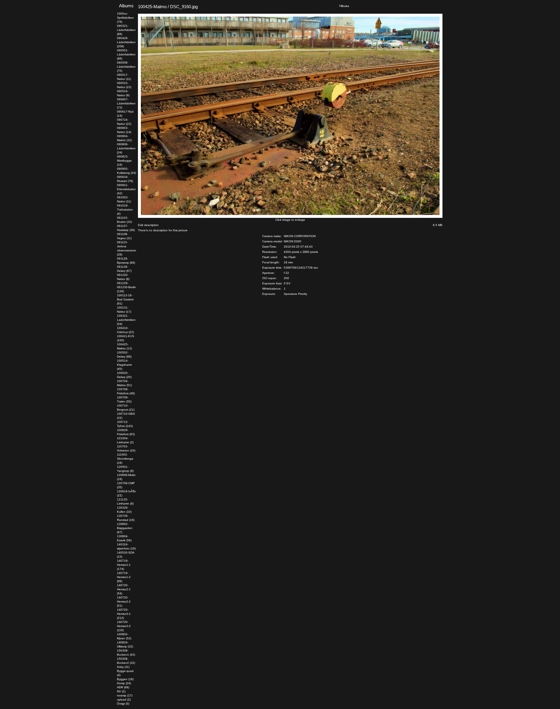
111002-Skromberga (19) (125, 458)
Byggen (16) (125, 679)
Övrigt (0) (123, 703)
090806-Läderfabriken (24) (126, 148)
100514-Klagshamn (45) (124, 364)
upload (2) (124, 699)
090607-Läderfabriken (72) (126, 103)
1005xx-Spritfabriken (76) (125, 17)
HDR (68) (123, 687)
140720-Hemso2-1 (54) (124, 589)
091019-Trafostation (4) (125, 209)
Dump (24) (124, 683)
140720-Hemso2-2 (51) (124, 601)
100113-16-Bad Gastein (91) (125, 299)
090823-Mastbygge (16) (124, 160)
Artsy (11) (123, 666)
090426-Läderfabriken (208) (126, 42)
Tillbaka (344, 6)
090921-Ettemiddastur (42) (126, 189)
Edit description (148, 225)
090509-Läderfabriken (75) (126, 66)
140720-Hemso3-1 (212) (124, 613)
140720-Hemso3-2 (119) (124, 626)
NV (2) (121, 691)
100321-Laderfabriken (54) (126, 319)
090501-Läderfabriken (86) (126, 54)
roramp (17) (124, 695)
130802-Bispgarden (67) (124, 528)
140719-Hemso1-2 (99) (124, 577)
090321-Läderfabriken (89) (126, 30)
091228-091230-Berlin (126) (126, 287)
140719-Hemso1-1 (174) (124, 564)
